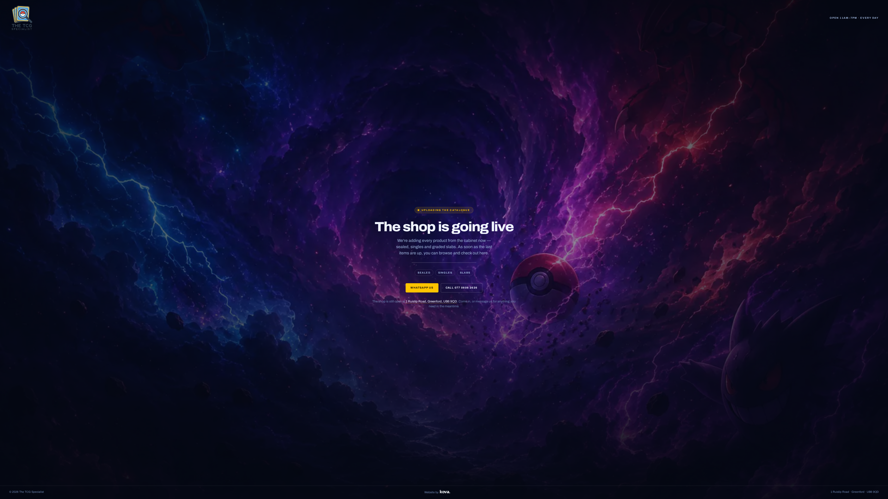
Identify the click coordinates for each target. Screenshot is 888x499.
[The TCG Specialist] (22, 17)
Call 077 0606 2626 (462, 287)
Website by (437, 492)
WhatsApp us (421, 287)
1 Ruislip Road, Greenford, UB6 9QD (431, 301)
